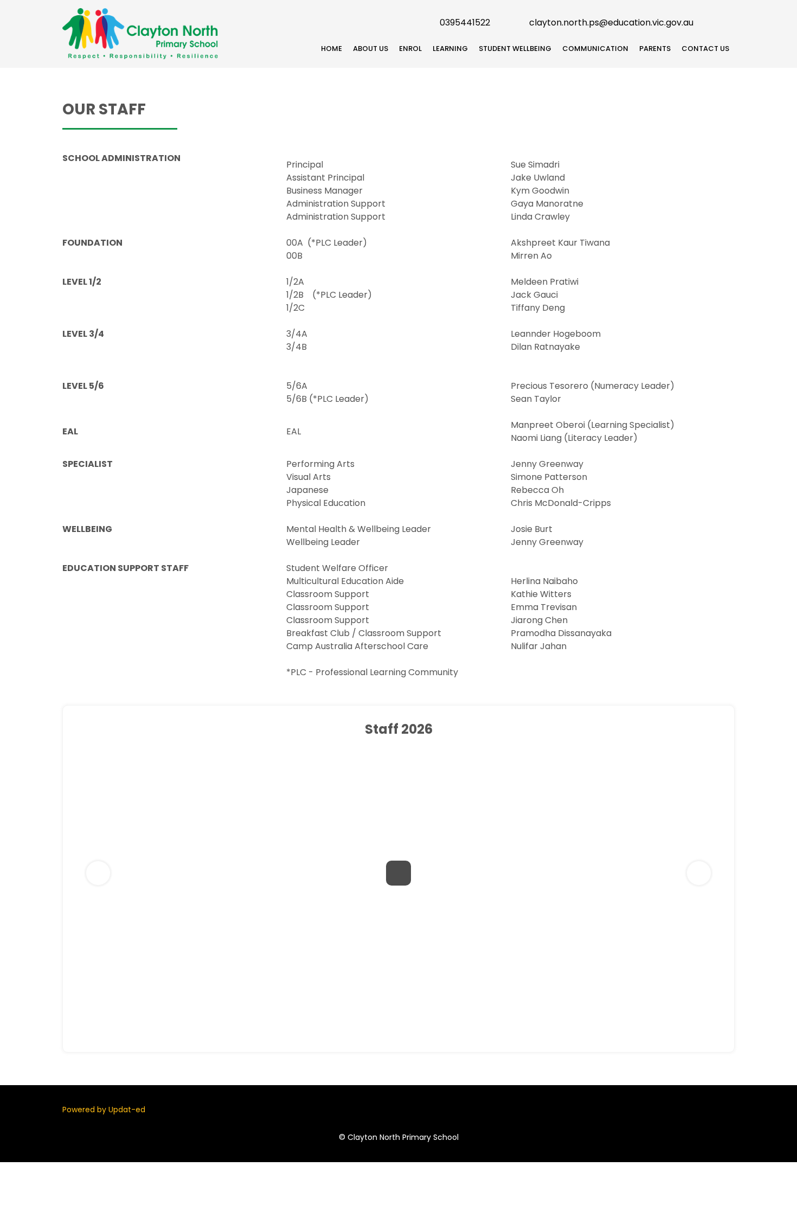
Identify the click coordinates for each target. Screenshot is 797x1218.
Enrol (410, 48)
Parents (655, 48)
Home (331, 48)
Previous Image (98, 873)
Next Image (699, 873)
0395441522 (465, 22)
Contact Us (705, 48)
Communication (595, 48)
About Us (370, 48)
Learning (450, 48)
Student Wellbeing (515, 48)
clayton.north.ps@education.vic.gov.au (611, 22)
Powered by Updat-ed (103, 1109)
